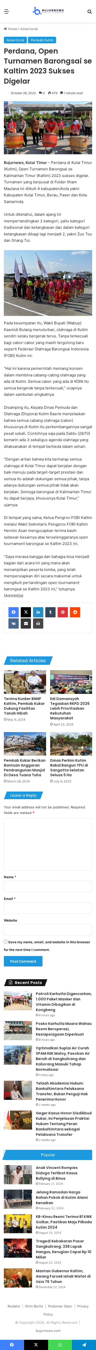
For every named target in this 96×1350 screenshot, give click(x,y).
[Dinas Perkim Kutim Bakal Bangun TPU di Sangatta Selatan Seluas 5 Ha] (71, 744)
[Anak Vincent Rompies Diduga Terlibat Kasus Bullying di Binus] (18, 1174)
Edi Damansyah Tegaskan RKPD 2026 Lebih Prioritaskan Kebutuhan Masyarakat (70, 708)
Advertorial (29, 29)
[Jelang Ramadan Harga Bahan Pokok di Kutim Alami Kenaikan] (18, 1199)
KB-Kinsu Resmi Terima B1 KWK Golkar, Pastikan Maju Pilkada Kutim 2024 (64, 1222)
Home (12, 29)
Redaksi (14, 1306)
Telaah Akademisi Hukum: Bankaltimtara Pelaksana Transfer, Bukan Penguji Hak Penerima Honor (62, 1091)
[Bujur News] (48, 11)
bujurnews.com (48, 1331)
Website (10, 920)
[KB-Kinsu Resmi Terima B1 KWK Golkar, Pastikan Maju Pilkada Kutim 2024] (18, 1223)
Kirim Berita (34, 1306)
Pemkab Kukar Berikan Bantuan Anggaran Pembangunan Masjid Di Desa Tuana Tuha (25, 768)
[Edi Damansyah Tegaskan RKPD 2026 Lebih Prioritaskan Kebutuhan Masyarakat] (71, 682)
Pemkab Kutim (42, 40)
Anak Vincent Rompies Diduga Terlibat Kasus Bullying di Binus (57, 1173)
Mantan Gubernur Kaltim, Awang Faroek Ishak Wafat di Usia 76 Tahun (63, 1276)
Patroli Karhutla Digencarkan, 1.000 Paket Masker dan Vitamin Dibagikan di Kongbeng (64, 1001)
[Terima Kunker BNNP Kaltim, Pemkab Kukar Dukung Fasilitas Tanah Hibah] (25, 682)
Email (10, 899)
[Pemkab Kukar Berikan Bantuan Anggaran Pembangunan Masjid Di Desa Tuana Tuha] (25, 744)
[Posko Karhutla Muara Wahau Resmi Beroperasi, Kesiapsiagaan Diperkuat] (18, 1030)
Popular (48, 1154)
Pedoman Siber (60, 1306)
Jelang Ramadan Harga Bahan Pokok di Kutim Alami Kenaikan (62, 1197)
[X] (26, 612)
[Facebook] (13, 612)
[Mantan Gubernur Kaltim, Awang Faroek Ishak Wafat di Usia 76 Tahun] (18, 1278)
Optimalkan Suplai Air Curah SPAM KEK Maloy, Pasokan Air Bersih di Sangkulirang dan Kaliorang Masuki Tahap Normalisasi (63, 1059)
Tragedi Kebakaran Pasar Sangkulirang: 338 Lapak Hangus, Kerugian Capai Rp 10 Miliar (63, 1249)
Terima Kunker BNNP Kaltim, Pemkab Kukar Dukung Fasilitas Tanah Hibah (24, 706)
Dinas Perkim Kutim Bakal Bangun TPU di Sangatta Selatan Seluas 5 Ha (69, 768)
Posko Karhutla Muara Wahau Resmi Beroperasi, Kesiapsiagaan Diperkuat (64, 1029)
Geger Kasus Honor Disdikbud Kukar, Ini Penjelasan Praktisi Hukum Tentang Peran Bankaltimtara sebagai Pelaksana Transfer (64, 1124)
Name (10, 877)
